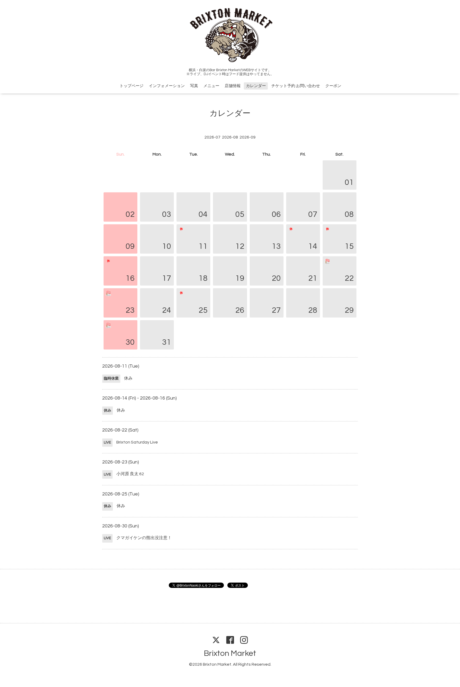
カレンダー (256, 86)
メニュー (211, 86)
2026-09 (248, 137)
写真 (194, 86)
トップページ (131, 86)
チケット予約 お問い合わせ (295, 86)
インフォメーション (167, 86)
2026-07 (212, 137)
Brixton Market (230, 653)
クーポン (333, 86)
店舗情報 (233, 86)
